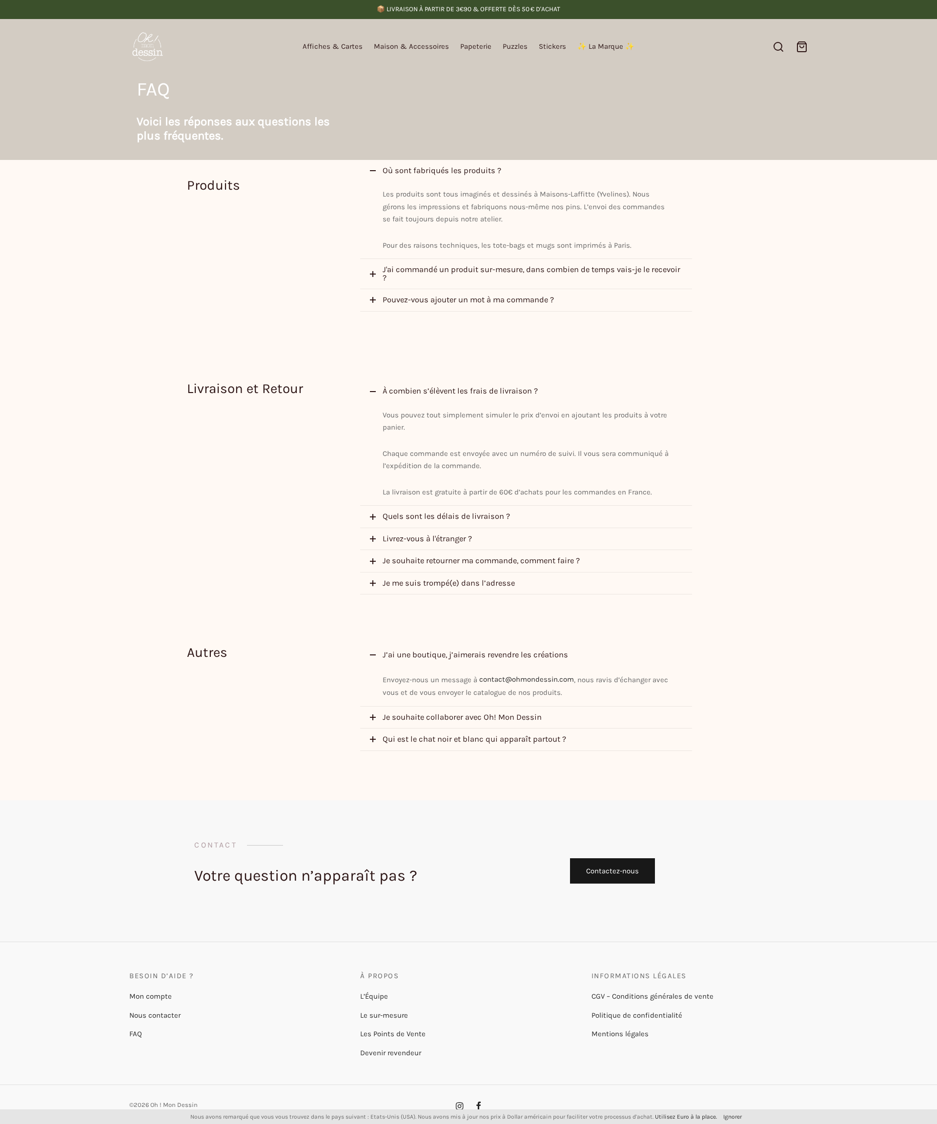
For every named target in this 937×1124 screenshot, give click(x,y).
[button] (612, 871)
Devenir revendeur (390, 1052)
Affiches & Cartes (333, 46)
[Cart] (802, 47)
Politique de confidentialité (636, 1015)
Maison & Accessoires (411, 46)
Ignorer (732, 1116)
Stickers (552, 46)
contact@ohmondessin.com (526, 679)
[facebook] (478, 1107)
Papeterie (475, 46)
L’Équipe (374, 996)
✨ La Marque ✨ (605, 46)
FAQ (135, 1033)
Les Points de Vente (393, 1033)
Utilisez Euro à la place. (686, 1116)
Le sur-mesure (384, 1015)
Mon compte (150, 996)
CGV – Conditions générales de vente (652, 996)
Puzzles (515, 46)
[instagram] (459, 1107)
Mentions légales (620, 1033)
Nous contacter (155, 1015)
